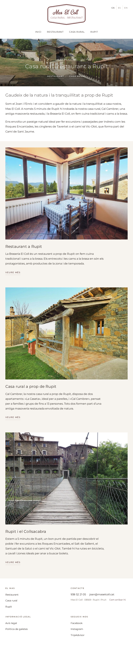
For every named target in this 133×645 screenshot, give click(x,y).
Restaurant (55, 31)
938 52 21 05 (78, 594)
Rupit (94, 31)
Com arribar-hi (117, 599)
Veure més (12, 272)
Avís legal (11, 623)
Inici (38, 31)
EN (126, 8)
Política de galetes (16, 629)
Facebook (76, 623)
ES (119, 8)
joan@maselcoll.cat (101, 594)
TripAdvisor (78, 635)
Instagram (77, 629)
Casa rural (77, 31)
